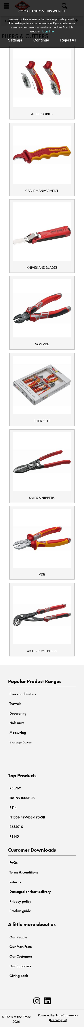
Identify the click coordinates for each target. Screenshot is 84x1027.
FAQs (13, 862)
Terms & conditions (23, 872)
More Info (48, 31)
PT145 (14, 836)
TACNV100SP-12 (22, 797)
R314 (13, 807)
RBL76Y (15, 788)
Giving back (18, 975)
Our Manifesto (20, 946)
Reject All (68, 40)
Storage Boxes (20, 742)
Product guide (20, 910)
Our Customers (20, 956)
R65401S (16, 826)
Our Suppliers (20, 966)
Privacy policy (20, 901)
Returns (15, 882)
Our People (18, 937)
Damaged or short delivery (30, 891)
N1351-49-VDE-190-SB (27, 817)
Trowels (15, 703)
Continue (41, 40)
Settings (15, 40)
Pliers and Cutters (22, 694)
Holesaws (16, 722)
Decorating (17, 713)
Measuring (17, 732)
